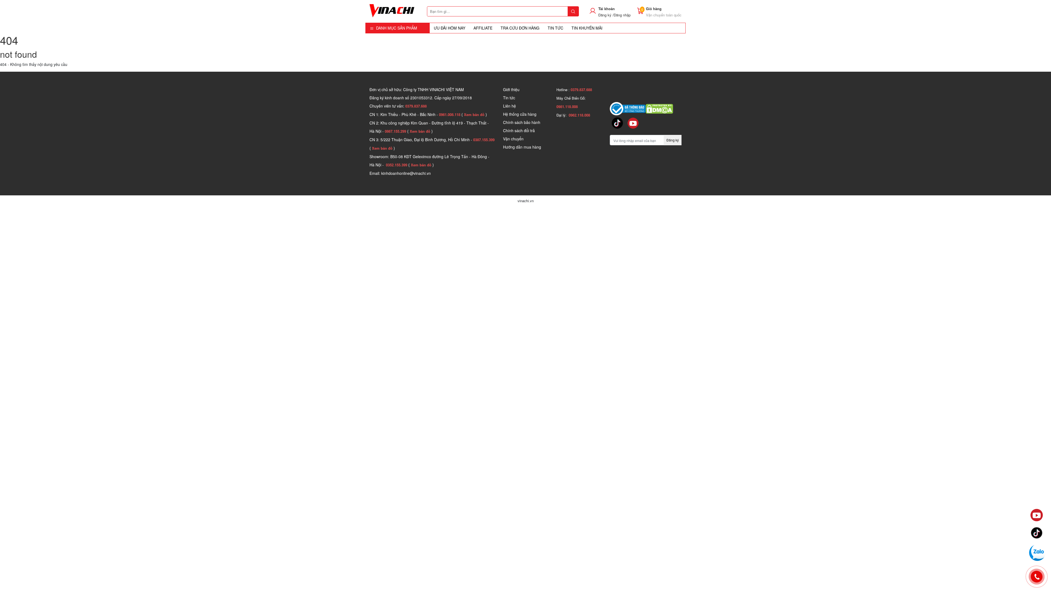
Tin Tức (555, 28)
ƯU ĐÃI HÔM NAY (449, 28)
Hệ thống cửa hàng (519, 114)
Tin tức (509, 97)
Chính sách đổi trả (519, 130)
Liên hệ (509, 106)
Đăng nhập (622, 15)
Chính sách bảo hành (521, 122)
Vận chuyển (513, 138)
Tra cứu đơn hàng (520, 28)
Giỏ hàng (654, 8)
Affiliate (482, 28)
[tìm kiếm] (573, 11)
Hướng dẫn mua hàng (522, 147)
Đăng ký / (606, 15)
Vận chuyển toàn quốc (664, 15)
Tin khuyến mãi (586, 28)
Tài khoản (606, 8)
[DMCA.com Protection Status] (659, 108)
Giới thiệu (511, 89)
